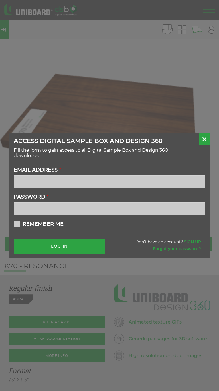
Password (31, 197)
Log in (59, 246)
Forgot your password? (177, 248)
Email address (37, 170)
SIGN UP (192, 241)
